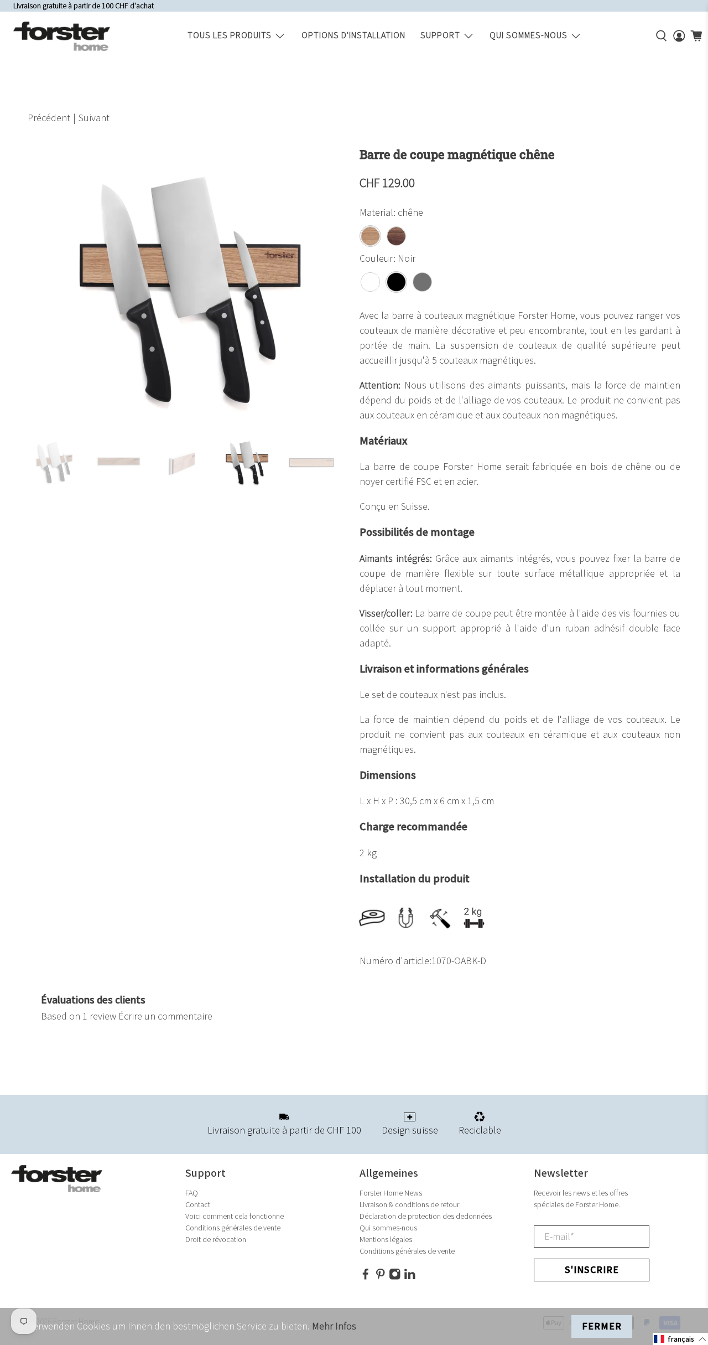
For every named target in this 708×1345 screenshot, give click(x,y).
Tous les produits (230, 35)
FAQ (191, 1193)
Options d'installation (353, 35)
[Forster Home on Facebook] (366, 1277)
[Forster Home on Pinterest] (380, 1277)
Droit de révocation (215, 1239)
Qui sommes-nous (529, 35)
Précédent (49, 118)
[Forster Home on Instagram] (395, 1277)
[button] (680, 1339)
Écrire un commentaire (165, 1016)
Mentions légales (386, 1239)
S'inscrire (592, 1270)
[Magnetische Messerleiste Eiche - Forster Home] (188, 286)
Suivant (94, 118)
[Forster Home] (61, 36)
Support (440, 35)
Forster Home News (391, 1193)
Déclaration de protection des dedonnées (426, 1216)
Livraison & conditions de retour (409, 1204)
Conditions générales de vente (232, 1228)
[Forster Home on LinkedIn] (410, 1277)
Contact (197, 1204)
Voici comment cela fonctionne (234, 1216)
